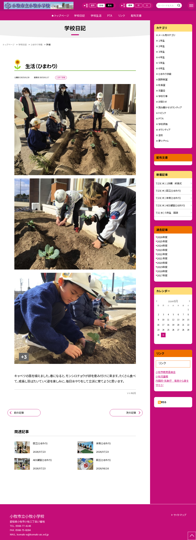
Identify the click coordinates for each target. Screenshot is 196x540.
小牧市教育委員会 (166, 372)
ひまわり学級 (164, 74)
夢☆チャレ (163, 140)
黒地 (110, 5)
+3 (24, 356)
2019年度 (162, 267)
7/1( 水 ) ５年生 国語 (167, 212)
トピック (162, 113)
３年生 (161, 51)
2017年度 (162, 275)
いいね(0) (131, 393)
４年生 (161, 57)
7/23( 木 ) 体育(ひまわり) (168, 198)
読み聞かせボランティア (170, 107)
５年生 (161, 63)
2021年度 (162, 258)
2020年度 (162, 263)
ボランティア (164, 129)
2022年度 (162, 254)
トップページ (61, 15)
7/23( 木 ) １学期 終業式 (169, 183)
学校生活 (96, 15)
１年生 (161, 40)
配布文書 (136, 15)
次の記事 (131, 412)
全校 (160, 135)
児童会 (161, 90)
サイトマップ (179, 515)
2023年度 (162, 250)
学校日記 (79, 15)
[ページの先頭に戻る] (192, 536)
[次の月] (189, 301)
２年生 (161, 46)
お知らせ (162, 101)
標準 (130, 5)
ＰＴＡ (160, 118)
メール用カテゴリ (166, 35)
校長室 (161, 85)
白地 (101, 5)
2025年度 (162, 241)
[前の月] (156, 301)
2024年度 (162, 245)
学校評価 (162, 124)
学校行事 (162, 96)
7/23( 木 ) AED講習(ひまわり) (170, 205)
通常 (93, 5)
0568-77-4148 (23, 526)
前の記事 (19, 412)
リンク (121, 15)
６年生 (161, 68)
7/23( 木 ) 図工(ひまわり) (168, 190)
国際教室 (162, 79)
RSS (163, 402)
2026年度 (162, 237)
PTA (109, 15)
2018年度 (162, 271)
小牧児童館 (162, 376)
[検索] (178, 5)
